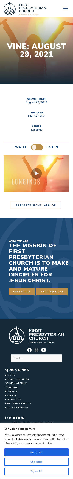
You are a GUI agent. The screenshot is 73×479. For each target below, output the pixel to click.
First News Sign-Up (18, 403)
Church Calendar (17, 379)
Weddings (12, 387)
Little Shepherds (17, 407)
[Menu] (65, 8)
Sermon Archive (16, 383)
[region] (36, 451)
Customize (36, 461)
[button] (36, 173)
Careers (10, 395)
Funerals (11, 391)
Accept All (36, 452)
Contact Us (13, 399)
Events (10, 375)
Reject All (36, 471)
